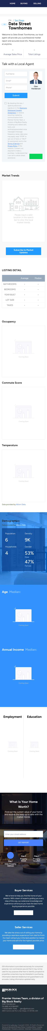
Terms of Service (14, 144)
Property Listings (18, 1029)
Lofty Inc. (14, 1025)
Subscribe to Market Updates (23, 251)
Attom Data (20, 504)
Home (12, 3)
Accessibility (36, 1029)
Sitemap (28, 1029)
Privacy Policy (12, 146)
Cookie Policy (31, 1027)
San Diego (19, 20)
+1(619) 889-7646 (9, 1009)
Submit (16, 95)
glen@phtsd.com (27, 1009)
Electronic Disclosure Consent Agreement (17, 110)
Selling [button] (37, 3)
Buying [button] (23, 3)
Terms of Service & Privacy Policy (13, 1027)
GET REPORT (23, 842)
